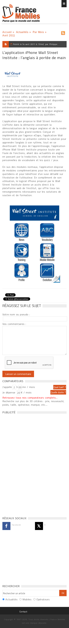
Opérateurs (43, 599)
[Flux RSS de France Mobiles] (63, 32)
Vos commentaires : (14, 324)
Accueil (7, 32)
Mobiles (26, 599)
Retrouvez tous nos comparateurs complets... (30, 398)
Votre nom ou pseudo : (16, 314)
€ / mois (26, 392)
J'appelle (7, 387)
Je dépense (9, 392)
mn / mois (28, 387)
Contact (23, 611)
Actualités (22, 32)
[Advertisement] (26, 464)
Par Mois (38, 32)
